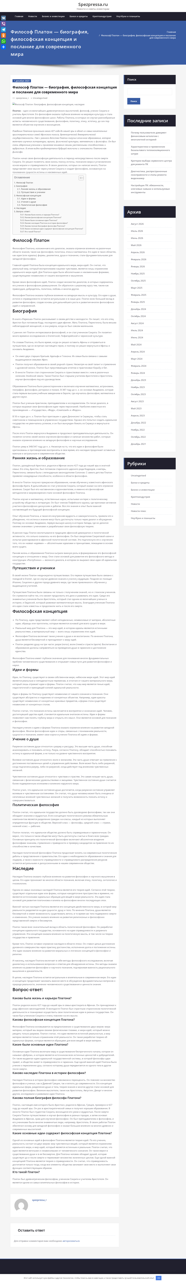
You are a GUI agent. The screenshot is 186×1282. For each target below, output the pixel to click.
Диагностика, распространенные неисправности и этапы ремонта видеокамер (149, 175)
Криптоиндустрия (102, 16)
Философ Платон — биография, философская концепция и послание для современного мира (138, 36)
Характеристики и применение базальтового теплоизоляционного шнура (150, 150)
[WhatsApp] (3, 41)
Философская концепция (28, 195)
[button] (79, 178)
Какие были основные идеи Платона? (41, 220)
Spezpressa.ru (93, 4)
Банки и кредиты (79, 16)
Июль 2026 (137, 230)
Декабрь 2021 (138, 443)
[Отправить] (3, 47)
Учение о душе (28, 202)
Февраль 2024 (138, 365)
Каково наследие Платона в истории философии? (46, 223)
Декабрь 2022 (138, 422)
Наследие (21, 208)
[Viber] (3, 24)
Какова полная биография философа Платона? (45, 226)
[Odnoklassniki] (3, 35)
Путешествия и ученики (33, 192)
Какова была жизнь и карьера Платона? (42, 214)
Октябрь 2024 (138, 316)
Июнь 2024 (137, 337)
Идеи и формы (28, 198)
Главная (19, 16)
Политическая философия (34, 205)
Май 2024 (136, 344)
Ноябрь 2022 (138, 429)
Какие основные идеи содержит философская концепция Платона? (54, 228)
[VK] (3, 18)
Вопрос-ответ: (23, 211)
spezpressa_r (22, 98)
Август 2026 (137, 223)
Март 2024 (136, 358)
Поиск (131, 79)
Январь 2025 (138, 301)
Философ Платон (24, 182)
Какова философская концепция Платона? (43, 217)
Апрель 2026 (138, 252)
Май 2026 (136, 245)
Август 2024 (137, 323)
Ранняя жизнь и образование (36, 189)
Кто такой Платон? (33, 231)
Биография (21, 186)
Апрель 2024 (138, 351)
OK (158, 1278)
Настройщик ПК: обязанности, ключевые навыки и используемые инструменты (150, 189)
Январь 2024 (138, 372)
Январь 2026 (138, 266)
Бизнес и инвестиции (53, 16)
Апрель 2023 (138, 415)
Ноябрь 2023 (138, 387)
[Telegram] (3, 29)
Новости (32, 16)
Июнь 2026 (137, 238)
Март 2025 (136, 287)
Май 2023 (136, 408)
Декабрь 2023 (138, 380)
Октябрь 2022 (138, 436)
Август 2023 (137, 401)
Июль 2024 (137, 330)
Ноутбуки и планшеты (128, 16)
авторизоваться (71, 1240)
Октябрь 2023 (138, 394)
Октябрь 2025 (138, 280)
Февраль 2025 (138, 294)
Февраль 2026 (138, 259)
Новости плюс (138, 511)
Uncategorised (40, 98)
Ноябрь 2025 (138, 273)
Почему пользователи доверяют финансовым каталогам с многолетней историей (148, 136)
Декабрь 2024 (138, 309)
